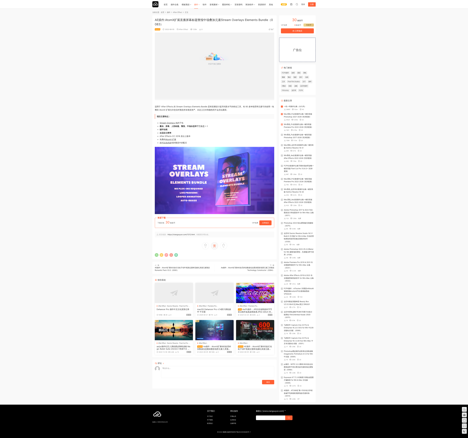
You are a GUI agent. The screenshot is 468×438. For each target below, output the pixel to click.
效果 (293, 73)
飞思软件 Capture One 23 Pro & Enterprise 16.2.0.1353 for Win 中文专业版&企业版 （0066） (299, 327)
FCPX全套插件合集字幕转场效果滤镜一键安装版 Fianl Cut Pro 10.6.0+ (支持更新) (299, 168)
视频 (283, 77)
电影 (295, 77)
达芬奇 (294, 90)
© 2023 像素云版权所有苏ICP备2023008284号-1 (234, 432)
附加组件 (249, 4)
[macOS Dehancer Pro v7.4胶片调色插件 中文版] (214, 293)
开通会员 (233, 416)
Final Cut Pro (183, 306)
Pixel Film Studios (294, 81)
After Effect (183, 29)
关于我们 (210, 416)
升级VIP (308, 25)
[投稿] (291, 4)
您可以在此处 (165, 142)
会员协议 (233, 420)
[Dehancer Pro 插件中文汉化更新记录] (174, 293)
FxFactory (285, 90)
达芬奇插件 (304, 86)
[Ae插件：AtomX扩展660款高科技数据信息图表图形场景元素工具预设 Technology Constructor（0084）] (214, 330)
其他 (271, 4)
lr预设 (284, 86)
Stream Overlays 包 (168, 123)
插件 (196, 4)
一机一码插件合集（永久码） (295, 106)
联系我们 (210, 423)
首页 (166, 4)
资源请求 (262, 4)
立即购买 (265, 223)
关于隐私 (210, 420)
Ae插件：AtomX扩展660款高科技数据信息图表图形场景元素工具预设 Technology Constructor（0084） (214, 347)
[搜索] (297, 4)
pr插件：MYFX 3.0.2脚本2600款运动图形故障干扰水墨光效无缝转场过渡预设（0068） (298, 367)
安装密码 (238, 4)
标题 (290, 86)
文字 (304, 81)
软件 (205, 4)
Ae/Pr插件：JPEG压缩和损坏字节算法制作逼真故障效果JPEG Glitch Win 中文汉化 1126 (255, 310)
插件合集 (175, 4)
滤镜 (295, 86)
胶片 (300, 77)
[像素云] (155, 4)
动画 (306, 77)
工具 (283, 81)
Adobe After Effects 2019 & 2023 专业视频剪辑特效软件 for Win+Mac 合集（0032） (299, 278)
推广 (272, 29)
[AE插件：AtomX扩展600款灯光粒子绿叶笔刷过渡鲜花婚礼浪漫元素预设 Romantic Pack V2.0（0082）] (255, 330)
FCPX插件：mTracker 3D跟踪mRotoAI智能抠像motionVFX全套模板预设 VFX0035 (299, 291)
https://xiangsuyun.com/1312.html (181, 234)
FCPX (301, 90)
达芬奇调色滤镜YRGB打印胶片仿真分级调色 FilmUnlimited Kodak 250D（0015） (298, 314)
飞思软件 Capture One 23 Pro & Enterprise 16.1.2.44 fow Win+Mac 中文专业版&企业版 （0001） (298, 340)
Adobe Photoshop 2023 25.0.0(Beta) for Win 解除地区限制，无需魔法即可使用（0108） (299, 252)
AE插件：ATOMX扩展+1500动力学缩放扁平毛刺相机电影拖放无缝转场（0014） (298, 393)
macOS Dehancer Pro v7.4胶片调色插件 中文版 (214, 310)
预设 (289, 77)
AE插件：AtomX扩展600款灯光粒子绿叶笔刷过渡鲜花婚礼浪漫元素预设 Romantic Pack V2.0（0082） (255, 347)
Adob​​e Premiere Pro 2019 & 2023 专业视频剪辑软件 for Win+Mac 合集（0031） (298, 265)
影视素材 (214, 4)
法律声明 (233, 423)
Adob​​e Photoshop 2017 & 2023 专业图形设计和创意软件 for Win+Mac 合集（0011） (299, 212)
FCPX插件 (285, 73)
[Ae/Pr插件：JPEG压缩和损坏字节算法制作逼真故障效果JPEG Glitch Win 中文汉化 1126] (255, 293)
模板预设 (186, 4)
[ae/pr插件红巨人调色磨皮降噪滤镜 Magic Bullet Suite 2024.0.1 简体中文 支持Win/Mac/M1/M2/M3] (174, 330)
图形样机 (226, 4)
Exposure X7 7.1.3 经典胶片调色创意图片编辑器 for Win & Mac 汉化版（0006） (299, 380)
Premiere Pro (212, 306)
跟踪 (298, 73)
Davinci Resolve (172, 306)
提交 (268, 382)
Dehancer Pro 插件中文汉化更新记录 (173, 309)
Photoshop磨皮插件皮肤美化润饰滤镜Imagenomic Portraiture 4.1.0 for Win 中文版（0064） (298, 354)
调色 (304, 73)
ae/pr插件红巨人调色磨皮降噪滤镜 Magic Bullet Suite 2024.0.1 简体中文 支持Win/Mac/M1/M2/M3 (173, 347)
